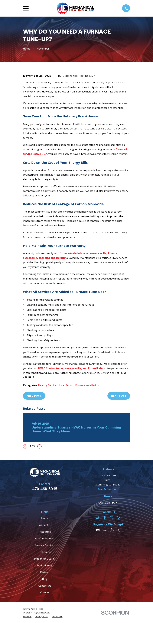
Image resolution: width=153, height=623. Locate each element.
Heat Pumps (45, 552)
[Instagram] (119, 517)
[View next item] (39, 446)
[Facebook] (105, 517)
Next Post (119, 395)
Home (44, 518)
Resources (45, 531)
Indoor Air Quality (44, 558)
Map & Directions (108, 489)
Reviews (44, 572)
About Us (44, 525)
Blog (45, 579)
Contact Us (44, 585)
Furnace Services (45, 545)
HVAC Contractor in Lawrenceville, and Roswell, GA (70, 368)
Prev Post (34, 395)
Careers (44, 592)
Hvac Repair (66, 385)
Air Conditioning (44, 538)
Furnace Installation (87, 385)
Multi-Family (44, 565)
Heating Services (48, 385)
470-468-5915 (44, 488)
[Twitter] (112, 517)
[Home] (75, 8)
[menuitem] (27, 617)
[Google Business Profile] (98, 517)
